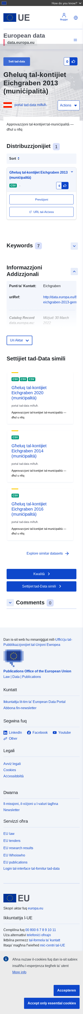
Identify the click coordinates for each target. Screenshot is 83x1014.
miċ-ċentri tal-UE (52, 945)
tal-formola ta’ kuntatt (44, 940)
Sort (12, 158)
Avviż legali (12, 764)
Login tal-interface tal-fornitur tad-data (31, 868)
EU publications (15, 862)
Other (13, 738)
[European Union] (39, 898)
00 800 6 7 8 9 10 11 (40, 930)
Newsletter (11, 810)
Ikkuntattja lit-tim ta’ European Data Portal (34, 702)
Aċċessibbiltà (13, 776)
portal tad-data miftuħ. (30, 105)
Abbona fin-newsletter (19, 708)
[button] (67, 3)
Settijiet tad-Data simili (39, 586)
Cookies (9, 770)
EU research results (18, 848)
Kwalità (39, 574)
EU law (8, 833)
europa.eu (35, 908)
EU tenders (11, 841)
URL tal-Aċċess (43, 212)
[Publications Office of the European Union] (39, 657)
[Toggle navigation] (75, 40)
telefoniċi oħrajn (39, 935)
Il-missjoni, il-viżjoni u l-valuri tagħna (30, 804)
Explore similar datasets (48, 553)
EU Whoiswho (14, 855)
